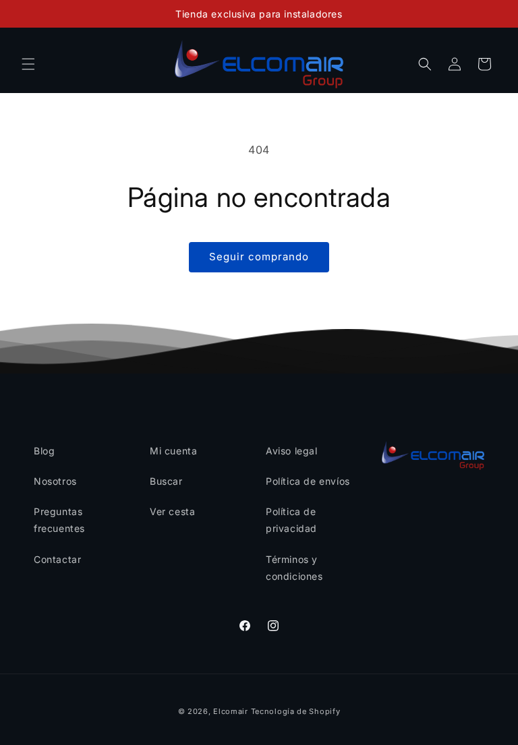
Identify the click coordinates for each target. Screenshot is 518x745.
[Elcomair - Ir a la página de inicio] (259, 63)
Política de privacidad (291, 520)
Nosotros (55, 481)
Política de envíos (308, 481)
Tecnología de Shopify (296, 711)
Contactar (57, 559)
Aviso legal (292, 450)
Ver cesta (172, 511)
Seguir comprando (259, 256)
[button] (28, 64)
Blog (44, 450)
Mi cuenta (173, 450)
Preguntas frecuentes (59, 520)
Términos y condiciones (294, 568)
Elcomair (230, 711)
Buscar (166, 481)
